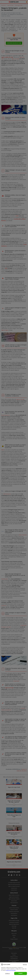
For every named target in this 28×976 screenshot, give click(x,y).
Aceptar (21, 973)
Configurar (7, 973)
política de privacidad (10, 970)
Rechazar (25, 964)
